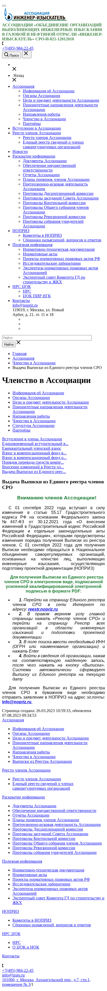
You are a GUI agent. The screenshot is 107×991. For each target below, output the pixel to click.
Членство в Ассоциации (44, 119)
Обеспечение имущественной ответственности (49, 167)
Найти (9, 344)
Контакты (21, 300)
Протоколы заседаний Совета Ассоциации (61, 198)
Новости (20, 151)
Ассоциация (23, 86)
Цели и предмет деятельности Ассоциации (61, 100)
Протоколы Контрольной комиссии (54, 203)
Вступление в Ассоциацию (36, 128)
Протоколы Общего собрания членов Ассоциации (57, 843)
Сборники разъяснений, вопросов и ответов (62, 240)
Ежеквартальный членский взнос (31, 448)
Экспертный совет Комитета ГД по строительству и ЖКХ (54, 279)
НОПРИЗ (20, 230)
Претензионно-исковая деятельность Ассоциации (56, 824)
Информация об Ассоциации (49, 91)
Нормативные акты (40, 254)
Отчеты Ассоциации (41, 175)
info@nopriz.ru (25, 305)
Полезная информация (32, 244)
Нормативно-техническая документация (59, 249)
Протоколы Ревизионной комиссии (54, 217)
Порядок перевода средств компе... (33, 462)
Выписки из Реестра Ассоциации (42, 761)
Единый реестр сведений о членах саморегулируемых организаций (53, 144)
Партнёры (32, 123)
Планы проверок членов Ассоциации (56, 179)
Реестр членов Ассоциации (36, 133)
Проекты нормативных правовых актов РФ (61, 258)
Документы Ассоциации (45, 161)
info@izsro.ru (13, 975)
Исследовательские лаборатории (52, 263)
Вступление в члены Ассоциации (32, 439)
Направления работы (41, 114)
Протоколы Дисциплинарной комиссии (58, 193)
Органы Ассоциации (41, 95)
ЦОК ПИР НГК (37, 296)
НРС (27, 291)
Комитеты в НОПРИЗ (42, 235)
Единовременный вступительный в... (35, 443)
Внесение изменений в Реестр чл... (33, 467)
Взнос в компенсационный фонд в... (34, 453)
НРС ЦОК (21, 286)
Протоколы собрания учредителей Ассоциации (54, 852)
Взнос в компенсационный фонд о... (34, 457)
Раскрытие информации (33, 156)
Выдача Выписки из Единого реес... (34, 471)
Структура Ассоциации (33, 425)
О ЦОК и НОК (25, 947)
